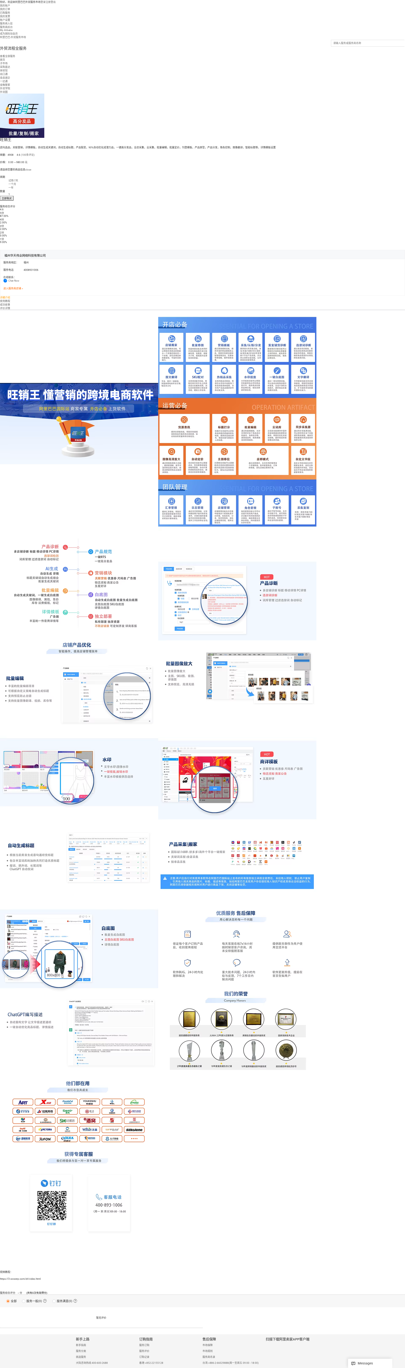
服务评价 (144, 1351)
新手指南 (81, 1345)
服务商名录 (208, 1357)
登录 (43, 2)
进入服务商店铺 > (13, 288)
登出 (53, 2)
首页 (2, 59)
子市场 (4, 63)
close (28, 169)
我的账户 (5, 5)
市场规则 (207, 1351)
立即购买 (7, 198)
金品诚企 (5, 77)
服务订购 (144, 1345)
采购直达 (5, 67)
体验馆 (4, 70)
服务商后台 (6, 27)
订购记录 (144, 1357)
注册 (48, 2)
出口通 (4, 74)
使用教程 (5, 301)
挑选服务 (81, 1357)
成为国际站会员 (9, 33)
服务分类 (81, 1351)
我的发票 (5, 16)
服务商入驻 (6, 23)
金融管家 (5, 84)
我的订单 (5, 9)
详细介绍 (5, 297)
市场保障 (207, 1345)
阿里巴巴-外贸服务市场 (13, 37)
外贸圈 (4, 92)
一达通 (4, 81)
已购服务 (5, 12)
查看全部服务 (7, 56)
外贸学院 (5, 88)
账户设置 (5, 20)
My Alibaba (6, 30)
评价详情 (5, 308)
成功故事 (5, 304)
